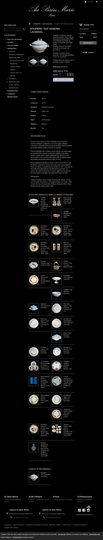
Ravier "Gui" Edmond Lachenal (67, 335)
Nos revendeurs (18, 525)
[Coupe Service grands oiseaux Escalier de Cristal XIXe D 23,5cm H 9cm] (34, 202)
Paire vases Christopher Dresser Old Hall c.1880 (67, 200)
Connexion (90, 1)
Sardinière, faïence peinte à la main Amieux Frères (68, 413)
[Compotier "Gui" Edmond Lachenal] (57, 280)
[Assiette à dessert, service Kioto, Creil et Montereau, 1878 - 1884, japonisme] (34, 429)
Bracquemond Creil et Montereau (17, 62)
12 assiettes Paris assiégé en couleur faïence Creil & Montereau (45, 365)
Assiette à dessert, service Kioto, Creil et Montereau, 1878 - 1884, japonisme (45, 430)
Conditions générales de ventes (37, 525)
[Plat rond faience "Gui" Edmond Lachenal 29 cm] (34, 323)
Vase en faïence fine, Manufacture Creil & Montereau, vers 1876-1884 (67, 248)
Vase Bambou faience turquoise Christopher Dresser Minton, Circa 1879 (45, 382)
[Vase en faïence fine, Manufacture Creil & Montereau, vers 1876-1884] (57, 247)
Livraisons (8, 525)
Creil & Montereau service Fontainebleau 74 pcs (45, 279)
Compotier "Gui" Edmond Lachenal (68, 277)
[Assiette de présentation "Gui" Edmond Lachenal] (57, 323)
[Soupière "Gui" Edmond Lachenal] (33, 61)
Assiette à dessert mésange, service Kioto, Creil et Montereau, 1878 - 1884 (45, 248)
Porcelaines (12, 78)
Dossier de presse (59, 499)
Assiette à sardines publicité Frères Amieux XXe (67, 365)
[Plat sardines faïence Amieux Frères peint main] (34, 400)
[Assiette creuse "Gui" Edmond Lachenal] (34, 352)
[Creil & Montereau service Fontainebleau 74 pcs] (34, 280)
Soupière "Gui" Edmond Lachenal (45, 474)
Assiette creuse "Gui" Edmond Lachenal (45, 350)
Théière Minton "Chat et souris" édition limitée (67, 264)
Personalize (17, 537)
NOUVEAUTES (12, 91)
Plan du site (67, 525)
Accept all (61, 534)
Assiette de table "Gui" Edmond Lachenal (67, 397)
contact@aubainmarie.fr (84, 514)
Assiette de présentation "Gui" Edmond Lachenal (68, 321)
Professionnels (84, 496)
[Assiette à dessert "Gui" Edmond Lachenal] (57, 352)
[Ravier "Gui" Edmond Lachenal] (57, 337)
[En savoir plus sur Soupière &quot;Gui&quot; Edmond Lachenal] (34, 477)
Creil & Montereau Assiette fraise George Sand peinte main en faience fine (68, 382)
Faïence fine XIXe (14, 57)
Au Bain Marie (11, 496)
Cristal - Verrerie (14, 85)
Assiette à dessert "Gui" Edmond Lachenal (67, 350)
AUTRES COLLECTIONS (12, 44)
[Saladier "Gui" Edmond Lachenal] (57, 294)
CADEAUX (11, 94)
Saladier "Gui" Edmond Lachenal (68, 291)
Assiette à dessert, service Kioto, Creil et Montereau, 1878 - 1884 (45, 230)
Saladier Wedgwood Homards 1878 (67, 214)
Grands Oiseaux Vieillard (15, 68)
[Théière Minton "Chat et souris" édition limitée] (57, 266)
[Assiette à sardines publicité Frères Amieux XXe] (57, 366)
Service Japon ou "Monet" (15, 74)
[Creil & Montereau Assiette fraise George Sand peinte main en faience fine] (57, 381)
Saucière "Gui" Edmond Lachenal (45, 305)
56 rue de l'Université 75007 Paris (53, 514)
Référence (56, 67)
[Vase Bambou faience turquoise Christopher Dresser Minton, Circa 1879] (34, 381)
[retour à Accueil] (29, 24)
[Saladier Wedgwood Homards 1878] (57, 216)
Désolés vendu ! (14, 88)
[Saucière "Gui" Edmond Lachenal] (34, 308)
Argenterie (12, 51)
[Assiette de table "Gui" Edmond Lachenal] (57, 400)
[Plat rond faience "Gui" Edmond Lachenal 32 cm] (57, 308)
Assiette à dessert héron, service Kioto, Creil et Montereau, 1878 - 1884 (68, 230)
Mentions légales (55, 525)
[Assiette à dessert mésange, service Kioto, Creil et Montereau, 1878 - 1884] (34, 247)
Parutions (69, 499)
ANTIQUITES (11, 48)
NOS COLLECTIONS (14, 39)
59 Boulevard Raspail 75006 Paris (21, 514)
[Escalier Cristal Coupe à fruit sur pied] (34, 266)
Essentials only (94, 534)
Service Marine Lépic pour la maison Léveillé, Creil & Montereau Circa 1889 (67, 430)
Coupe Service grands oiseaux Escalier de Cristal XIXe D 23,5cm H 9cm (45, 204)
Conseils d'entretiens (80, 525)
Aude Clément (35, 496)
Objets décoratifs (14, 82)
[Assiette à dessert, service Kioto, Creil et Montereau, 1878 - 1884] (34, 230)
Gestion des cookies (11, 527)
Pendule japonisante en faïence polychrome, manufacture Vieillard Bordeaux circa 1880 (45, 449)
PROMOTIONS (12, 97)
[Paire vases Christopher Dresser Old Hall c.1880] (57, 202)
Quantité (55, 75)
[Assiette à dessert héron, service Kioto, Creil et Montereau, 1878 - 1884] (57, 230)
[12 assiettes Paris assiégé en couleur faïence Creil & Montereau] (34, 366)
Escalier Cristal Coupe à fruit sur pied (45, 263)
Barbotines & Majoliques (16, 54)
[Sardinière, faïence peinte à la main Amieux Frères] (57, 414)
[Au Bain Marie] (51, 11)
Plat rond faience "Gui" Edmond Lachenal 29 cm (45, 322)
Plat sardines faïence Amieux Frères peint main (45, 398)
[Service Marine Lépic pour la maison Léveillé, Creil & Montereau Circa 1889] (57, 429)
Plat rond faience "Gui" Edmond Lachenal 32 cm (67, 307)
